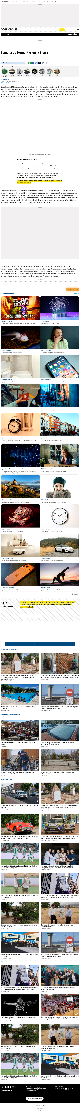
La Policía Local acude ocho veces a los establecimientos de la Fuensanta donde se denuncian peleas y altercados (60, 837)
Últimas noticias (6, 962)
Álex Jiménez (4, 869)
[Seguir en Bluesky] (55, 1089)
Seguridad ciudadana (34, 1)
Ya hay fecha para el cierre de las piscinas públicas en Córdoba (18, 707)
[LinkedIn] (43, 63)
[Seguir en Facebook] (59, 1089)
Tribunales (28, 1)
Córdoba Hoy (10, 284)
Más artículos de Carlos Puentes (10, 714)
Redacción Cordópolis (6, 681)
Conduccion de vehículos (14, 1)
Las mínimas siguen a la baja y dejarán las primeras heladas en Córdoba (57, 773)
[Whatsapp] (29, 63)
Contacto (40, 1110)
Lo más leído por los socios (9, 649)
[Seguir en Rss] (72, 1089)
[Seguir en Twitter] (58, 1089)
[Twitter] (39, 63)
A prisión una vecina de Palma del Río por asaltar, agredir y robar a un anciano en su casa (59, 707)
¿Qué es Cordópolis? (40, 1105)
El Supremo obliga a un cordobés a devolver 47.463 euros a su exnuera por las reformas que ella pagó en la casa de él (60, 676)
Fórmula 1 (54, 1)
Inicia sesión (69, 29)
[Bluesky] (36, 63)
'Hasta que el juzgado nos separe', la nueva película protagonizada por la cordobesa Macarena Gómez (57, 867)
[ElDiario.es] (73, 34)
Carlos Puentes (5, 79)
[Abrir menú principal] (78, 29)
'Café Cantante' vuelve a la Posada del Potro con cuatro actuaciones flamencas (18, 1018)
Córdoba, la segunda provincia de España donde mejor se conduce (19, 806)
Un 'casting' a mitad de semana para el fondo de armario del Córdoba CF (19, 896)
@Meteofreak (5, 82)
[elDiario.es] (11, 1090)
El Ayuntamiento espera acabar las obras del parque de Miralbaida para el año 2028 (58, 926)
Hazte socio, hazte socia (31, 616)
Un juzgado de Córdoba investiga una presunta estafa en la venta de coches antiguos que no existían (20, 837)
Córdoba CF (49, 1)
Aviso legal (40, 1108)
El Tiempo (5, 34)
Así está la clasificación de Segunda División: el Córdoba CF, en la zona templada (19, 867)
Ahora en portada (6, 779)
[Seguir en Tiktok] (68, 1089)
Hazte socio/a (62, 29)
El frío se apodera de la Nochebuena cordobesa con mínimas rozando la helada (17, 773)
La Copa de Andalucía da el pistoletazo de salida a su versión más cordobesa (58, 988)
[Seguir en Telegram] (61, 1089)
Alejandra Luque (45, 679)
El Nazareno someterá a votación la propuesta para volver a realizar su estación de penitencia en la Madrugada (60, 896)
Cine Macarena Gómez (43, 1)
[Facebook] (32, 63)
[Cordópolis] (11, 1087)
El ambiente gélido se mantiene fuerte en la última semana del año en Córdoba (57, 743)
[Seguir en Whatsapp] (70, 1089)
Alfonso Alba (4, 809)
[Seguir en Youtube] (66, 1089)
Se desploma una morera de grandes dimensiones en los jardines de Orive (19, 926)
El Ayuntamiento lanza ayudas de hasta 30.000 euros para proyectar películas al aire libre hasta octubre (59, 1018)
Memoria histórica (23, 1)
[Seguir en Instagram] (63, 1089)
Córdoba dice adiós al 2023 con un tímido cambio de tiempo (18, 743)
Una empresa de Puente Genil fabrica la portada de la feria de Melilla (20, 955)
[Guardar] (46, 63)
